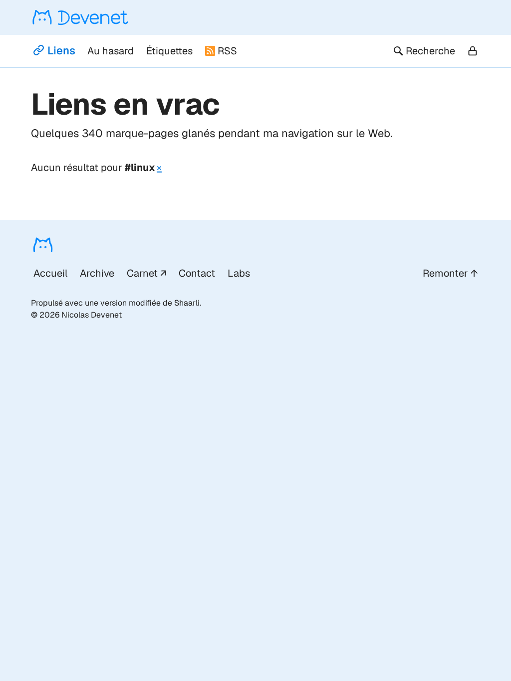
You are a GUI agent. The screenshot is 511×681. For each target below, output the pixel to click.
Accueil (50, 273)
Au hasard (110, 50)
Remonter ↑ (450, 273)
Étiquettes (169, 50)
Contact (197, 273)
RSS (227, 50)
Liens (61, 50)
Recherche (430, 50)
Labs (239, 273)
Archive (97, 273)
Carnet (142, 273)
